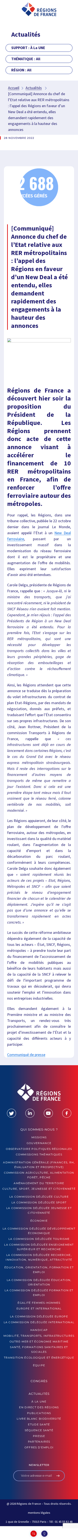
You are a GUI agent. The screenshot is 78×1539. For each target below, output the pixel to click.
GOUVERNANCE (39, 1143)
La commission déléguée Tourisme (39, 1238)
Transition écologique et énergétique (39, 1357)
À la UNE (38, 1401)
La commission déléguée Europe (39, 1316)
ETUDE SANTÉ (39, 1424)
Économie (39, 1220)
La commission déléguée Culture (39, 1196)
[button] (9, 10)
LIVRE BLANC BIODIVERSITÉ (39, 1418)
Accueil (13, 87)
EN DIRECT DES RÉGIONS (39, 1407)
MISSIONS (39, 1137)
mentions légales (39, 1513)
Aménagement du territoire (39, 1183)
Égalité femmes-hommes (39, 1302)
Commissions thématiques (39, 1154)
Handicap (39, 1330)
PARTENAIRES (39, 1441)
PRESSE (39, 1436)
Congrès (39, 1381)
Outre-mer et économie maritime (39, 1341)
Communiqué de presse (26, 1054)
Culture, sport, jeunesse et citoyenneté (39, 1188)
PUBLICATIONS (39, 1413)
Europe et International (39, 1308)
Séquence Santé (39, 1430)
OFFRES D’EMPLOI (39, 1447)
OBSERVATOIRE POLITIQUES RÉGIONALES (39, 1148)
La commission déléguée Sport (39, 1202)
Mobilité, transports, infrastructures (38, 1335)
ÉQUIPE (39, 1365)
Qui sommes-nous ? (39, 1129)
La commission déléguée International (39, 1322)
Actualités (34, 87)
